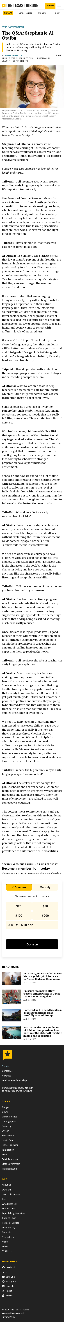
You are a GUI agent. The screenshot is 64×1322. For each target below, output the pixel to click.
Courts (5, 1111)
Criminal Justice (9, 1116)
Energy (5, 1130)
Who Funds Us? (9, 1203)
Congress (6, 1107)
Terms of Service (10, 1222)
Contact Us (7, 1070)
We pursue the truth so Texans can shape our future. (17, 1089)
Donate (50, 6)
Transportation (9, 1168)
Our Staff (6, 1189)
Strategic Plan (8, 1208)
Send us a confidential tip (14, 1080)
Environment (8, 1135)
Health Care (8, 1140)
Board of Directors (11, 1194)
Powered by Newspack (13, 1313)
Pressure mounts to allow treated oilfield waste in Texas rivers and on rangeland (41, 993)
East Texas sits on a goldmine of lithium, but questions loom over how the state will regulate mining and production (42, 1031)
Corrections (7, 1232)
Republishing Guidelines (13, 1213)
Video (5, 1246)
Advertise (6, 1075)
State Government (13, 27)
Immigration (8, 1149)
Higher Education (10, 1144)
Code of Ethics (9, 1217)
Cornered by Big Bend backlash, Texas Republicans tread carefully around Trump (42, 1012)
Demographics (9, 1121)
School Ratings (25, 13)
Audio (5, 1241)
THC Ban (56, 13)
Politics (5, 1154)
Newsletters (8, 1237)
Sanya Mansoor (14, 55)
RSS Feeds (7, 1251)
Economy (6, 1125)
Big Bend (42, 13)
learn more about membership (44, 873)
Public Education (10, 1159)
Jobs (4, 1199)
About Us (6, 1184)
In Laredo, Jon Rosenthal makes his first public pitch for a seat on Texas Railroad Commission (42, 976)
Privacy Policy (8, 1227)
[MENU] (59, 6)
